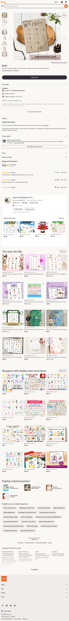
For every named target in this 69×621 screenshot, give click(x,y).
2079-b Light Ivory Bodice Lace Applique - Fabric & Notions (26, 555)
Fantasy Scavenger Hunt (11, 522)
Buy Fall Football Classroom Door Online (42, 554)
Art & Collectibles (29, 542)
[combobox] (34, 6)
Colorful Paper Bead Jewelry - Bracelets (58, 554)
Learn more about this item (34, 111)
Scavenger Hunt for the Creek (27, 513)
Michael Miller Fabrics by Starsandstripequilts (25, 559)
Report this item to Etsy (60, 62)
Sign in (56, 2)
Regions (25, 619)
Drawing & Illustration (41, 542)
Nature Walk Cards (60, 508)
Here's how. (45, 125)
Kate (58, 187)
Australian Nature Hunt (11, 531)
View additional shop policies (34, 146)
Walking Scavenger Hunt (28, 508)
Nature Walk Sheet (10, 513)
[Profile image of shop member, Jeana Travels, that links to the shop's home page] (14, 205)
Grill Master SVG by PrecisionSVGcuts (8, 554)
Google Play (19, 602)
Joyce (57, 172)
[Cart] (66, 2)
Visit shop (61, 218)
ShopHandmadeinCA (7, 70)
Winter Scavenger (33, 526)
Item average (13, 164)
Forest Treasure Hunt (11, 508)
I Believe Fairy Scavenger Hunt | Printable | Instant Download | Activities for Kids (25, 68)
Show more (63, 370)
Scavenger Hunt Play (44, 508)
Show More (34, 569)
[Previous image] (11, 36)
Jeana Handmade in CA (23, 197)
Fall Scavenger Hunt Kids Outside (14, 526)
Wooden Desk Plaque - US (42, 558)
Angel (57, 179)
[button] (29, 209)
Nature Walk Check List (28, 531)
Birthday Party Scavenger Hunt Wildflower (49, 517)
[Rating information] (13, 203)
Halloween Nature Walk (11, 517)
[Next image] (64, 36)
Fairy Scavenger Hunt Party (48, 513)
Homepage (20, 542)
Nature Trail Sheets (27, 517)
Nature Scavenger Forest (47, 522)
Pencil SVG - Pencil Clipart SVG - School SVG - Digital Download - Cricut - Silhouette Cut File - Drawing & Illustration (9, 561)
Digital (49, 542)
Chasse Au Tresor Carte (29, 522)
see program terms (19, 142)
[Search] (66, 6)
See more (63, 251)
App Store (7, 602)
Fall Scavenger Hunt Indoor (50, 526)
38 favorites (34, 539)
